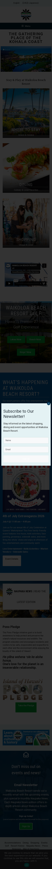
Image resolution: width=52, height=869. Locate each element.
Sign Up (26, 459)
